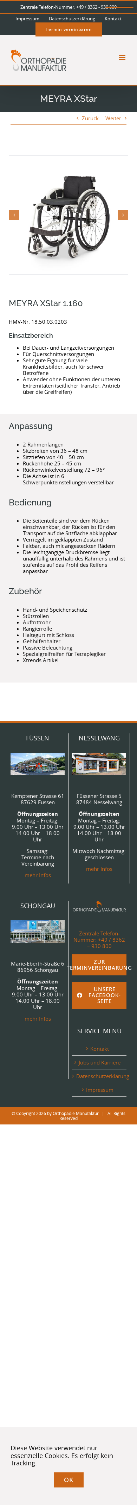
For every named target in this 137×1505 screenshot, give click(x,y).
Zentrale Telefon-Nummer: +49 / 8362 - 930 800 (68, 7)
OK (68, 1480)
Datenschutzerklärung (99, 1076)
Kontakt (99, 1049)
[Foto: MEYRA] (68, 215)
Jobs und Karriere (99, 1062)
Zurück (90, 118)
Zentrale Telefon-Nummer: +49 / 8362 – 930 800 (99, 939)
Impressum (99, 1090)
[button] (14, 215)
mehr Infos (38, 875)
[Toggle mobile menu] (122, 57)
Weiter (113, 118)
